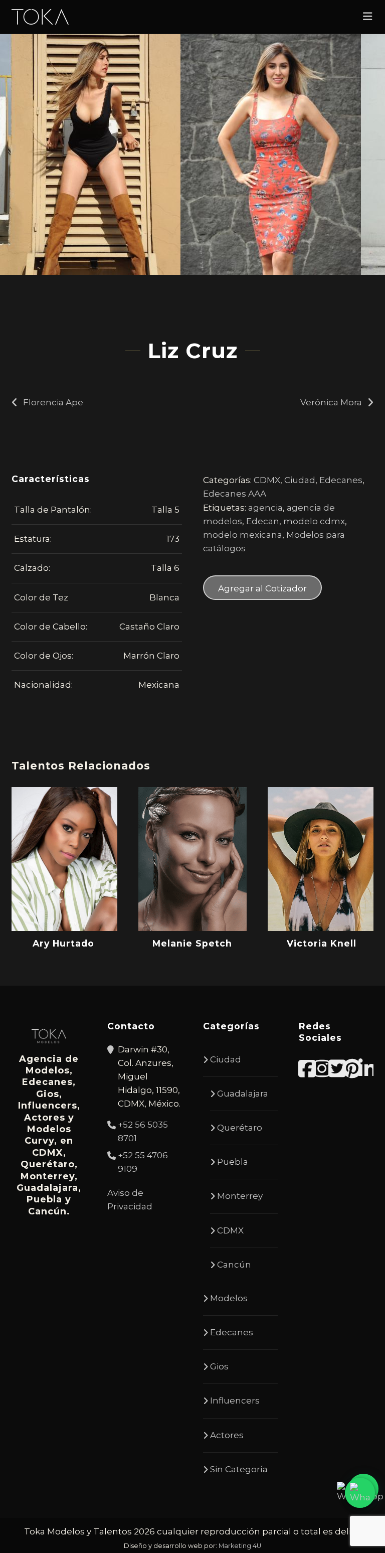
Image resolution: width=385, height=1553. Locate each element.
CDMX (267, 480)
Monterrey (240, 1196)
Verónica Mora (331, 402)
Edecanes (340, 480)
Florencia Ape (53, 402)
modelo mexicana (242, 535)
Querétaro (239, 1128)
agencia (265, 508)
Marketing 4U (240, 1545)
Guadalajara (242, 1094)
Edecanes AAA (234, 494)
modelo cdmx (314, 521)
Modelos (229, 1298)
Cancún (234, 1265)
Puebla (232, 1162)
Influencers (235, 1400)
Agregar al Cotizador (262, 588)
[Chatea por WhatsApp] (360, 1493)
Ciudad (299, 480)
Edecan (262, 521)
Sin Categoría (239, 1469)
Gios (219, 1366)
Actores (227, 1435)
